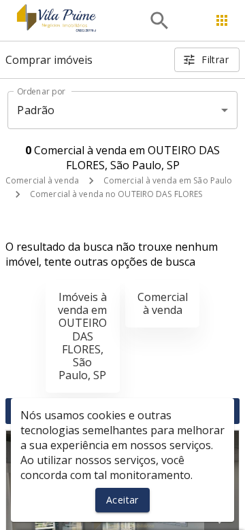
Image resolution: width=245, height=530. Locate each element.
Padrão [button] (35, 110)
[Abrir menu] (222, 20)
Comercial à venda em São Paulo (167, 180)
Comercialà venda (162, 303)
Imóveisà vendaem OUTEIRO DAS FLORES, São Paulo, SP (82, 336)
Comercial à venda (42, 180)
